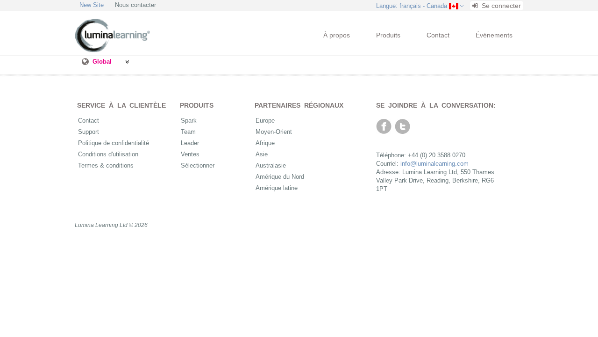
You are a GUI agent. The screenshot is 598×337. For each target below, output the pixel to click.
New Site (91, 4)
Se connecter (500, 5)
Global (102, 61)
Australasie (271, 165)
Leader (190, 143)
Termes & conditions (106, 165)
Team (188, 131)
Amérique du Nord (280, 176)
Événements (494, 35)
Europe (265, 120)
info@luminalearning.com (434, 163)
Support (88, 131)
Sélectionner (197, 165)
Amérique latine (277, 187)
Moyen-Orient (274, 131)
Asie (262, 154)
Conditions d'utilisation (108, 154)
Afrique (265, 143)
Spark (189, 120)
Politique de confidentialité (113, 143)
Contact (438, 35)
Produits (388, 35)
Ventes (190, 154)
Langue (411, 5)
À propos (336, 35)
